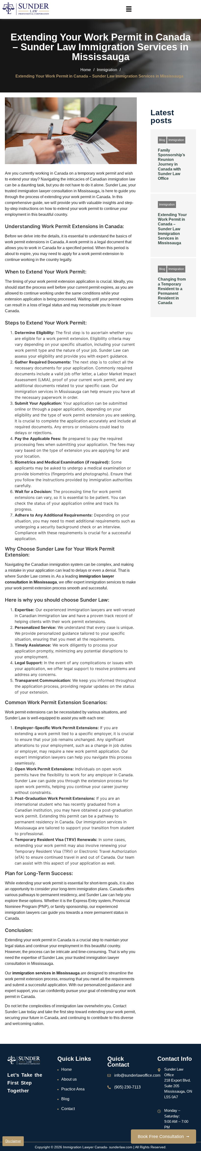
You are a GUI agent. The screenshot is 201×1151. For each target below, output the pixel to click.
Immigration (176, 140)
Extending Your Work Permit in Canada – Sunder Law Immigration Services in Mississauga (172, 229)
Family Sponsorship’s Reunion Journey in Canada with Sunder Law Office (171, 164)
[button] (129, 9)
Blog (162, 140)
